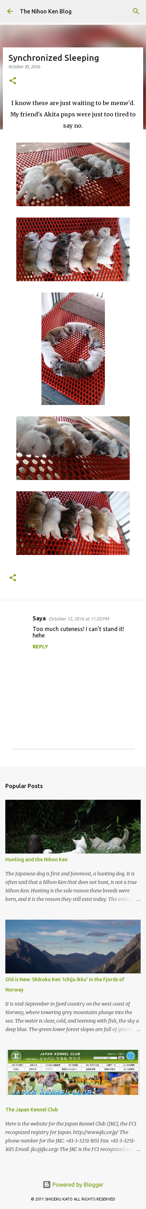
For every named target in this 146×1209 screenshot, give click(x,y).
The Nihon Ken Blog (46, 11)
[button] (13, 81)
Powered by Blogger (77, 1184)
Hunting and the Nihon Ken (36, 859)
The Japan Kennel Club (31, 1109)
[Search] (136, 11)
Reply (40, 646)
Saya (39, 618)
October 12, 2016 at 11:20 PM (79, 618)
